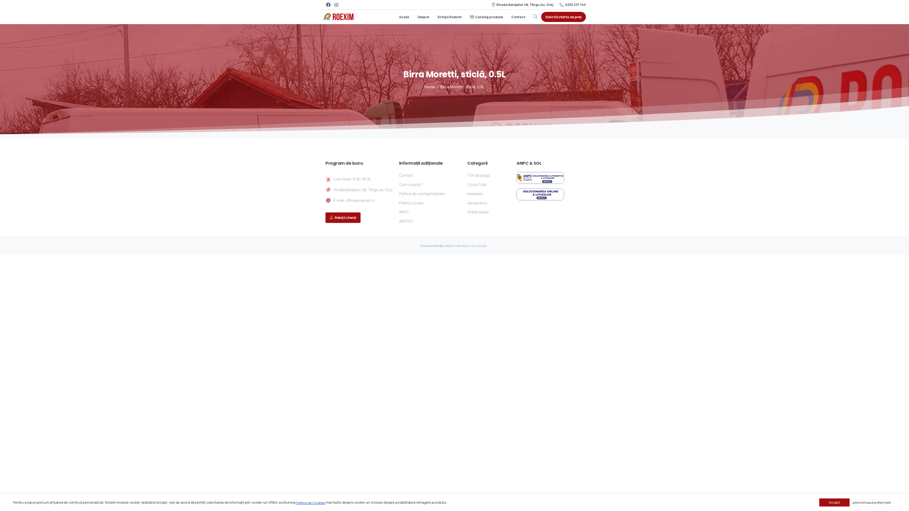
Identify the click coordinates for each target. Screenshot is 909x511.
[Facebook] (328, 5)
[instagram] (336, 5)
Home (429, 86)
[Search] (535, 17)
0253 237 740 (575, 4)
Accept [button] (834, 502)
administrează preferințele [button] (871, 502)
